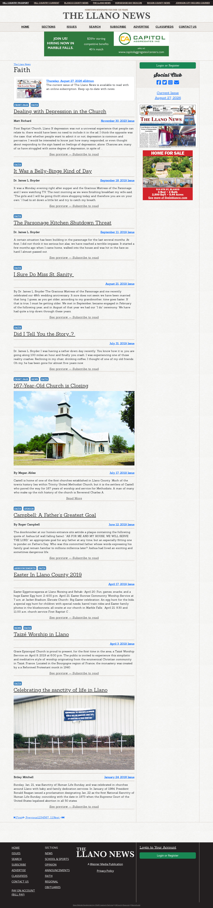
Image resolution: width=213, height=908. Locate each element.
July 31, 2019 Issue (121, 343)
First (18, 817)
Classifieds (165, 26)
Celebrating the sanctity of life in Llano (60, 690)
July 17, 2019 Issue (121, 472)
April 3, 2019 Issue (122, 643)
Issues (72, 26)
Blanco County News (76, 3)
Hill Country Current (46, 3)
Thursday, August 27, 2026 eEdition (70, 81)
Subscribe (118, 26)
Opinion (29, 508)
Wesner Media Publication (106, 864)
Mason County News (158, 3)
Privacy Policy (105, 871)
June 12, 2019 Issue (121, 524)
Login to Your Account (158, 847)
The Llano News (102, 3)
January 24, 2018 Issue (119, 777)
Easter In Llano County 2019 (48, 574)
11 (51, 817)
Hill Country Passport (16, 3)
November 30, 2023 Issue (117, 120)
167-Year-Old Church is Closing (51, 385)
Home (25, 26)
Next (56, 817)
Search (95, 26)
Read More (74, 498)
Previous (31, 817)
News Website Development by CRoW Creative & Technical (93, 905)
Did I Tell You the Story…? (44, 334)
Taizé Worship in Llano (41, 634)
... (49, 817)
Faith (34, 105)
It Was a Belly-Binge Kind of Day (53, 171)
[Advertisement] (163, 223)
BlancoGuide (135, 905)
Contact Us (188, 26)
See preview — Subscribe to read (74, 154)
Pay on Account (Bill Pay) (23, 892)
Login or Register (167, 65)
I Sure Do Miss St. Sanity (44, 274)
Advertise (141, 26)
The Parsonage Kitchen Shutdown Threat (62, 222)
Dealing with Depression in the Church (60, 111)
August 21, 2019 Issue (119, 283)
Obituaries (53, 887)
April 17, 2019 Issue (121, 584)
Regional (51, 881)
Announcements (25, 568)
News (34, 379)
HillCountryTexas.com (122, 905)
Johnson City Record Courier (193, 3)
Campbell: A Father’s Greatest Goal (55, 515)
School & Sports (57, 859)
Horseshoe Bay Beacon (128, 3)
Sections (48, 26)
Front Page (21, 105)
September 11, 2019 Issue (117, 232)
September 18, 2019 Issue (117, 180)
